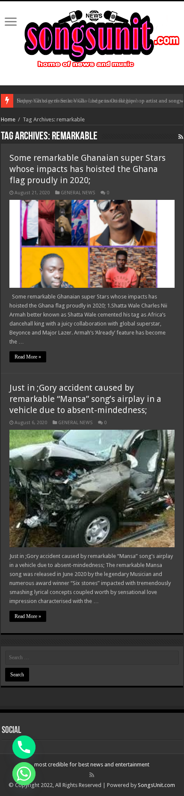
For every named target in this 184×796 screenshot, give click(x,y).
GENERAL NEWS (78, 193)
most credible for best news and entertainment (91, 764)
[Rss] (92, 775)
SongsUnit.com (156, 785)
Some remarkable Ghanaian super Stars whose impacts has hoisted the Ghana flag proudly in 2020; (87, 169)
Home (8, 119)
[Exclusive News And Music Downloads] (92, 37)
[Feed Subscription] (180, 136)
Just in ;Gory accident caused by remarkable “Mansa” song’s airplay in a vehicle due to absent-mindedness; (85, 399)
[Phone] (24, 747)
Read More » (28, 357)
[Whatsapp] (24, 773)
